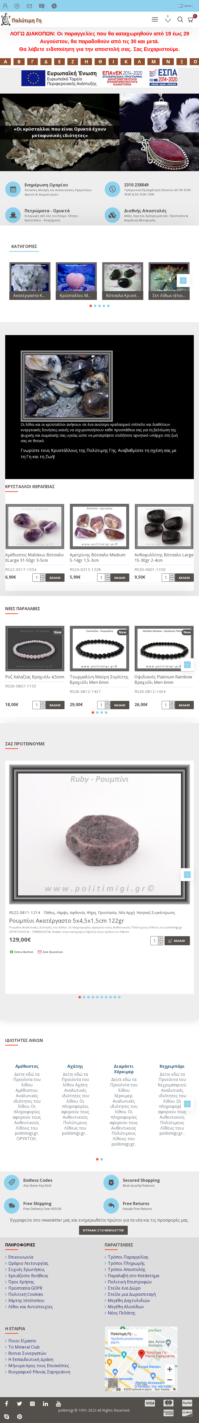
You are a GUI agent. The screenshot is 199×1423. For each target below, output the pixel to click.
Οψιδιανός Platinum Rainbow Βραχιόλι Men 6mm (163, 679)
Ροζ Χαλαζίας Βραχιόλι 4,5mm (34, 677)
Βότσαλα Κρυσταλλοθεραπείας (122, 295)
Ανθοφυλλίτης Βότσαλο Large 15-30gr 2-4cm (164, 557)
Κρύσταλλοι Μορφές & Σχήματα (76, 295)
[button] (15, 280)
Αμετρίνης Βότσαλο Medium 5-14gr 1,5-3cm (97, 557)
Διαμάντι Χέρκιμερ (124, 1069)
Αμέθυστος (27, 1066)
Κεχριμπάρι (172, 1066)
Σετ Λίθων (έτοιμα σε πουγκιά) (169, 295)
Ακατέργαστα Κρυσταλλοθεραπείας (30, 295)
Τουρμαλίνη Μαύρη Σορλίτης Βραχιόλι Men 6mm (99, 679)
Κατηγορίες (24, 246)
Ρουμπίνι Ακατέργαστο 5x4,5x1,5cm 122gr (66, 920)
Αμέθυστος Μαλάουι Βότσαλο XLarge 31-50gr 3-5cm (34, 557)
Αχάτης (75, 1066)
